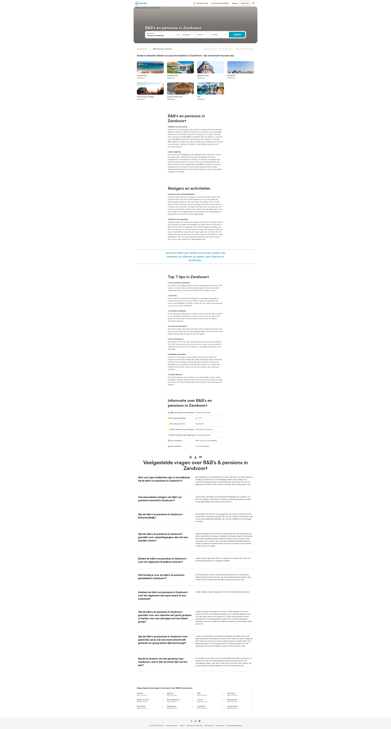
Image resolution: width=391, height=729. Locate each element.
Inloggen (235, 3)
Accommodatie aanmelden (220, 3)
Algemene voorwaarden (194, 725)
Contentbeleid (220, 725)
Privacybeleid (208, 725)
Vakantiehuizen (142, 49)
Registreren (245, 3)
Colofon (182, 725)
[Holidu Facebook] (199, 721)
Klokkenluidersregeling (234, 725)
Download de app (202, 3)
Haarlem (198, 155)
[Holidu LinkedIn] (195, 721)
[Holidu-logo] (145, 3)
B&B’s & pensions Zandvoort (162, 49)
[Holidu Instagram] (191, 721)
